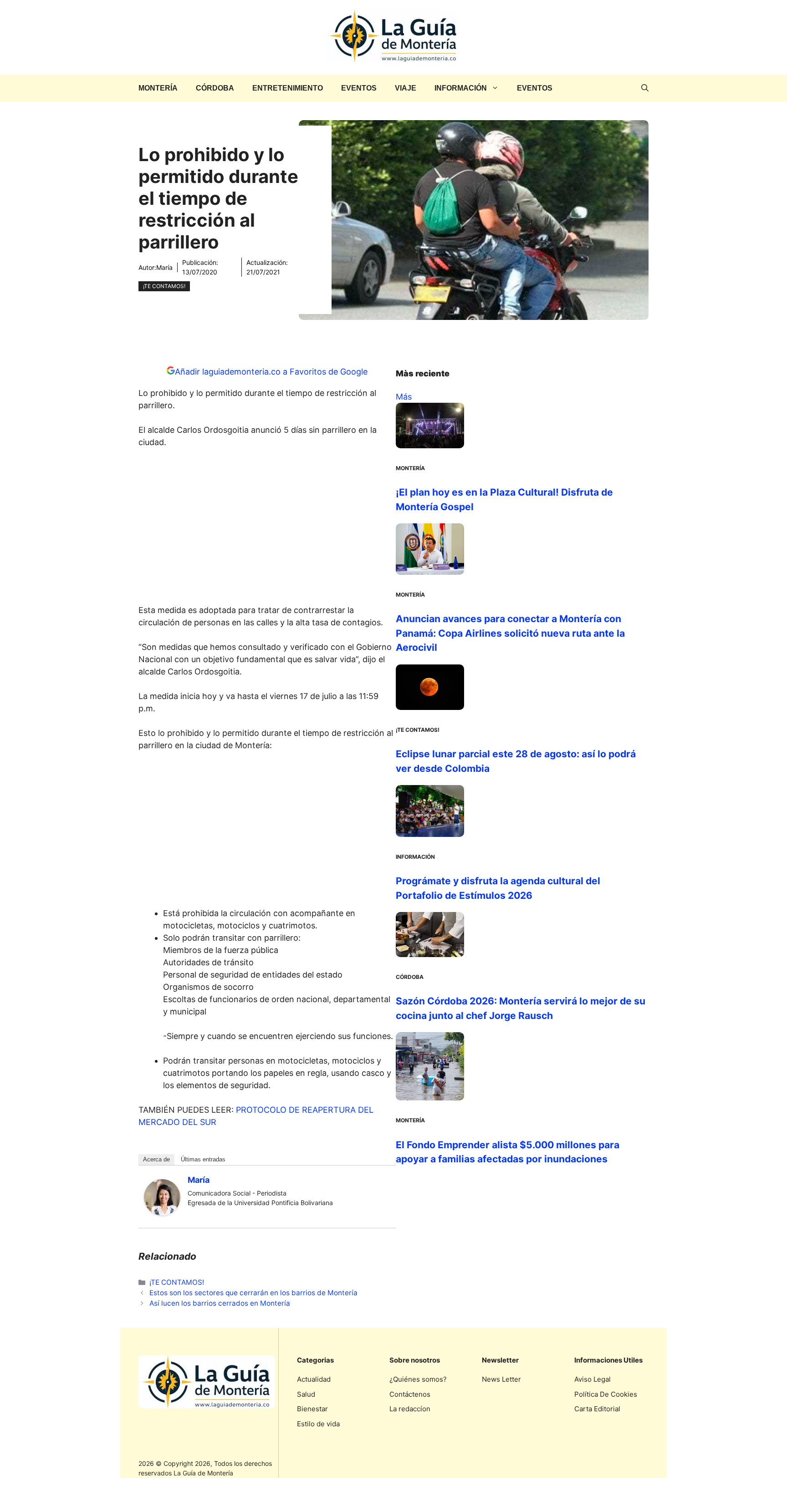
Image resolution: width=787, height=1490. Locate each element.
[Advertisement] (267, 529)
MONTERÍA (158, 88)
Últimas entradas (203, 1159)
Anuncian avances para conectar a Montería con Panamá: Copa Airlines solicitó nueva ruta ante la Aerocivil (510, 633)
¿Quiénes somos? (418, 1379)
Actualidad (314, 1379)
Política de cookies (605, 1394)
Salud (306, 1394)
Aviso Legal (592, 1379)
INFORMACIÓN (460, 88)
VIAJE (405, 88)
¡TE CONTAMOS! (164, 286)
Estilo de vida (318, 1423)
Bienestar (312, 1408)
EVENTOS (359, 88)
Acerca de (156, 1159)
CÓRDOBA (215, 88)
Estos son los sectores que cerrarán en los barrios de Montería (253, 1292)
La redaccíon (409, 1408)
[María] (162, 1212)
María (164, 267)
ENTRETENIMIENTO (287, 88)
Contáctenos (409, 1394)
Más (404, 396)
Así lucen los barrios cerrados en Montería (219, 1303)
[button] (645, 88)
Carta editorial (597, 1408)
